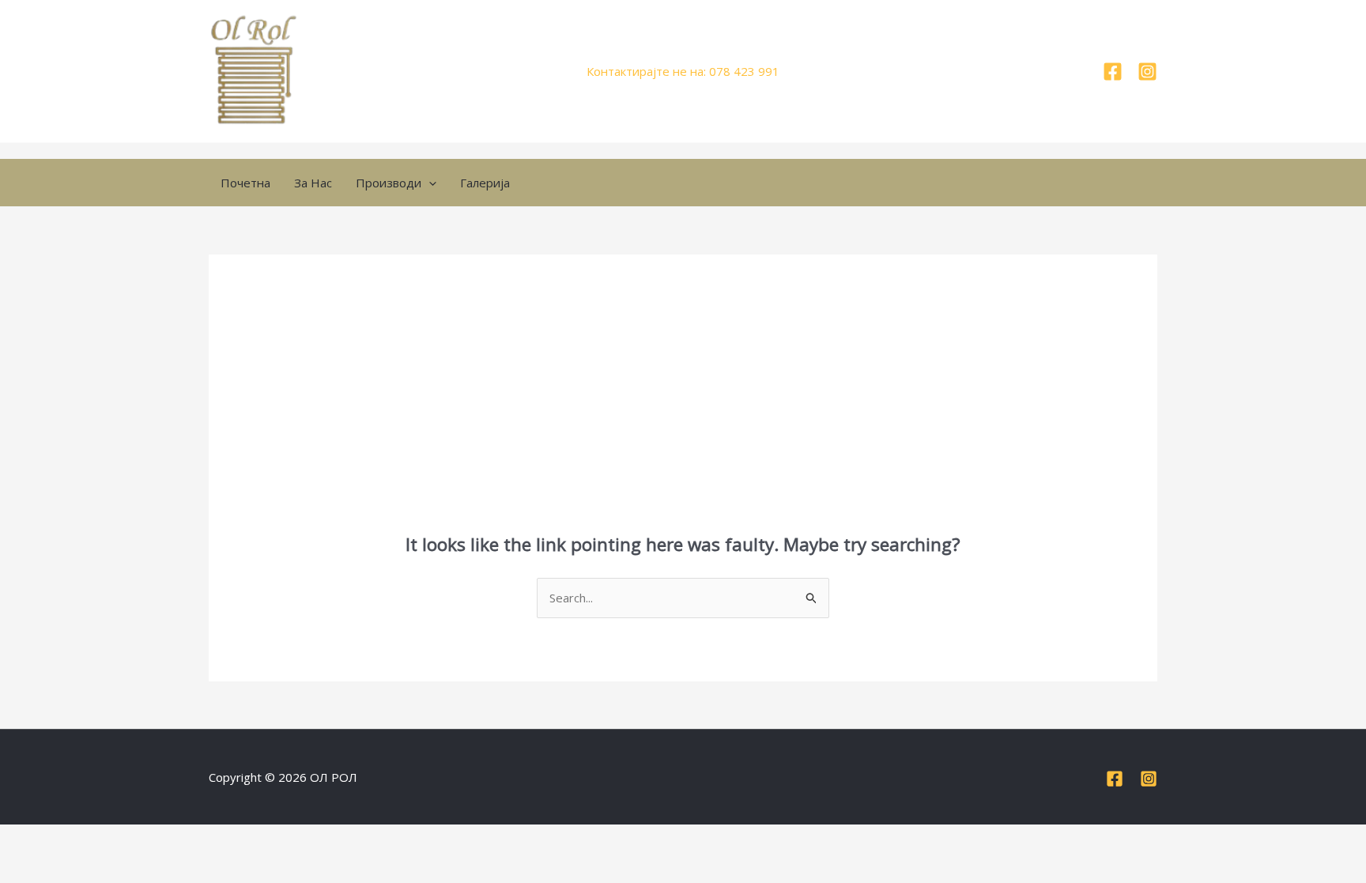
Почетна (245, 183)
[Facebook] (1113, 71)
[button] (428, 182)
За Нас (313, 183)
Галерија (485, 183)
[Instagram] (1147, 71)
